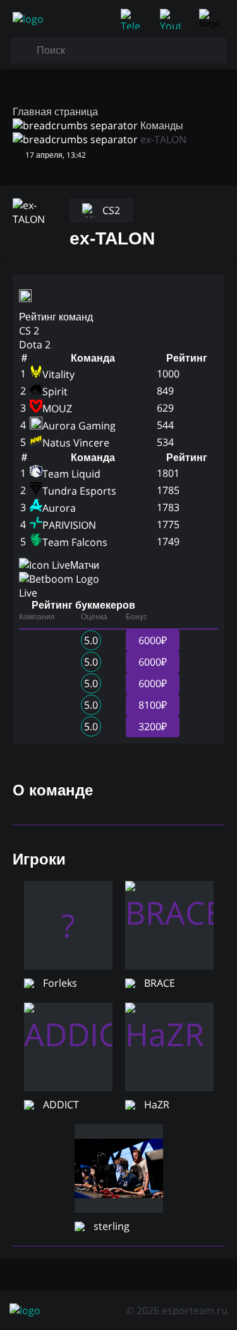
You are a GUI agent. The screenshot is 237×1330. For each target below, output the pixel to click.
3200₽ (152, 726)
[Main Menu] (211, 19)
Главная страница (55, 111)
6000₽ (152, 640)
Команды (161, 125)
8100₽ (152, 705)
